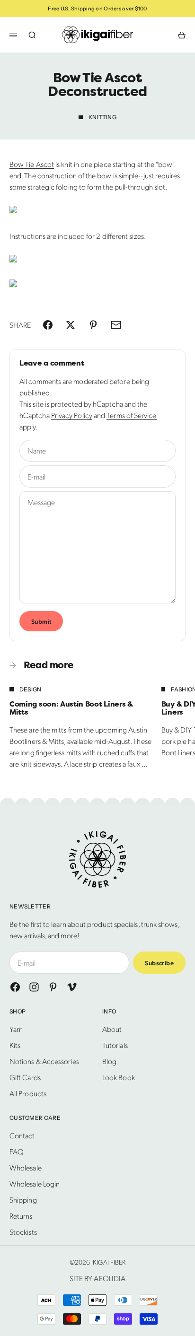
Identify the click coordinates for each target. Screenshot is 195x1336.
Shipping (23, 1200)
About (112, 1029)
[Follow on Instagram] (34, 987)
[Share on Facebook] (47, 325)
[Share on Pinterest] (93, 325)
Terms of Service (131, 415)
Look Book (118, 1077)
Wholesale (25, 1167)
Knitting (102, 117)
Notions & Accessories (44, 1061)
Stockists (23, 1232)
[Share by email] (116, 325)
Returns (21, 1216)
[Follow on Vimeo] (72, 987)
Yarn (16, 1029)
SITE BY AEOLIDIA (97, 1278)
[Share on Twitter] (70, 325)
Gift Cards (25, 1077)
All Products (27, 1093)
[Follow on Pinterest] (53, 987)
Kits (14, 1045)
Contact (22, 1135)
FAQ (16, 1151)
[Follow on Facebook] (15, 987)
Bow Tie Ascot (31, 164)
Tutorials (115, 1045)
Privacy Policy (71, 415)
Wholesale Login (34, 1183)
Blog (109, 1061)
